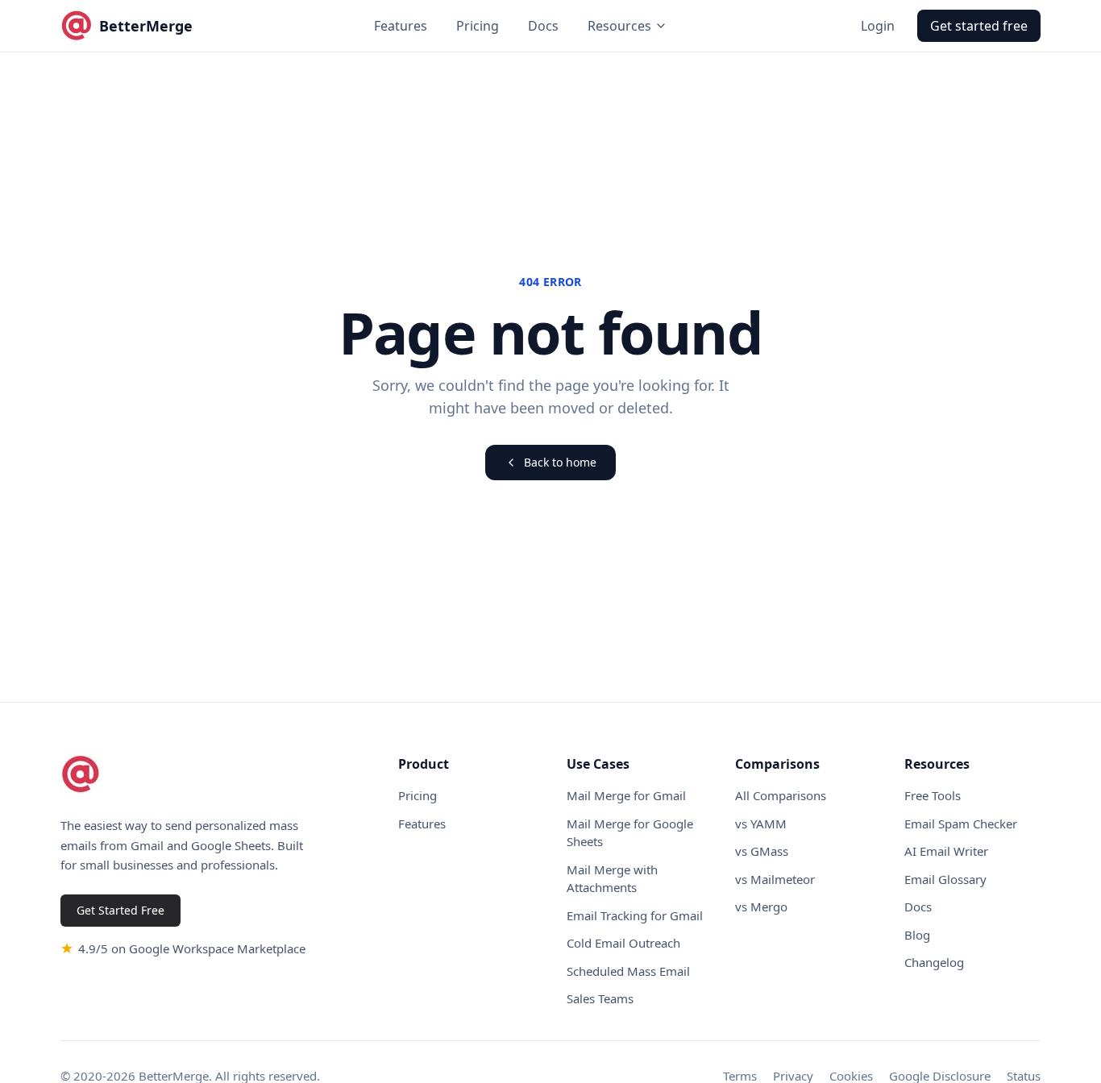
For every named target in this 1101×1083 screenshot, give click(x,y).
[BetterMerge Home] (80, 774)
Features (400, 26)
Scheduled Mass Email (628, 971)
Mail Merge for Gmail (626, 795)
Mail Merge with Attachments (612, 878)
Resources (619, 26)
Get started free (979, 26)
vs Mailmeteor (775, 879)
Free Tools (932, 795)
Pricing (477, 26)
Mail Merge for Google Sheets (630, 832)
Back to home (560, 462)
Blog (917, 935)
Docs (543, 26)
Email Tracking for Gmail (635, 915)
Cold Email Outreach (623, 943)
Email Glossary (945, 879)
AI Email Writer (946, 851)
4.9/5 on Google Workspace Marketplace (191, 948)
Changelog (934, 962)
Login (878, 26)
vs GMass (761, 851)
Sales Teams (600, 998)
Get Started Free (120, 910)
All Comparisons (780, 795)
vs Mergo (761, 906)
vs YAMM (761, 823)
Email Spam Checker (960, 823)
